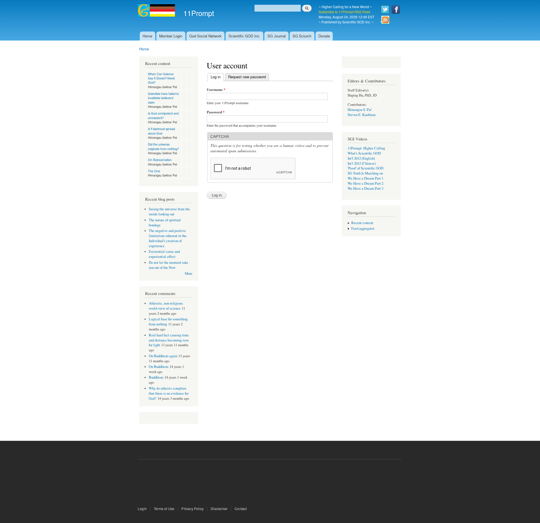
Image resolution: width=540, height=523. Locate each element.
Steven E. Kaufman (361, 114)
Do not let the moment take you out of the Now (168, 265)
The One (154, 171)
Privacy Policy (192, 508)
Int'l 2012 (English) (361, 158)
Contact (241, 508)
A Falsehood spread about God (161, 130)
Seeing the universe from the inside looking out (169, 211)
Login (142, 508)
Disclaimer (219, 508)
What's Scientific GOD (364, 153)
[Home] (157, 11)
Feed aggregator (362, 228)
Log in (217, 76)
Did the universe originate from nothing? (163, 146)
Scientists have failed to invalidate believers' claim (163, 97)
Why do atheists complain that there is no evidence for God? (168, 393)
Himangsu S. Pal (360, 109)
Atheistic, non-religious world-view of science (166, 306)
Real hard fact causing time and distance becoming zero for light (169, 340)
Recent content (362, 222)
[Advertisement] (270, 483)
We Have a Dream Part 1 (365, 178)
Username (216, 89)
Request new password (247, 76)
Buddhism (156, 377)
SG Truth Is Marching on (365, 173)
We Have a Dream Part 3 (365, 188)
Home (147, 36)
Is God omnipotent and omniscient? (163, 115)
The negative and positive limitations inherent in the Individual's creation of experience (167, 238)
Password (216, 112)
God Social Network (205, 36)
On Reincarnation (160, 159)
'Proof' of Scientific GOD (365, 168)
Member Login (170, 36)
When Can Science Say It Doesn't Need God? (161, 78)
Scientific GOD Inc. (244, 36)
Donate (324, 36)
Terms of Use (164, 508)
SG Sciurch (301, 36)
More (188, 273)
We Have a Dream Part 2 (365, 183)
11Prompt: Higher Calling (366, 148)
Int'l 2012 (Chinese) (362, 163)
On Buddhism (158, 366)
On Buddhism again (163, 356)
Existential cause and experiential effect (164, 254)
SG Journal (276, 36)
